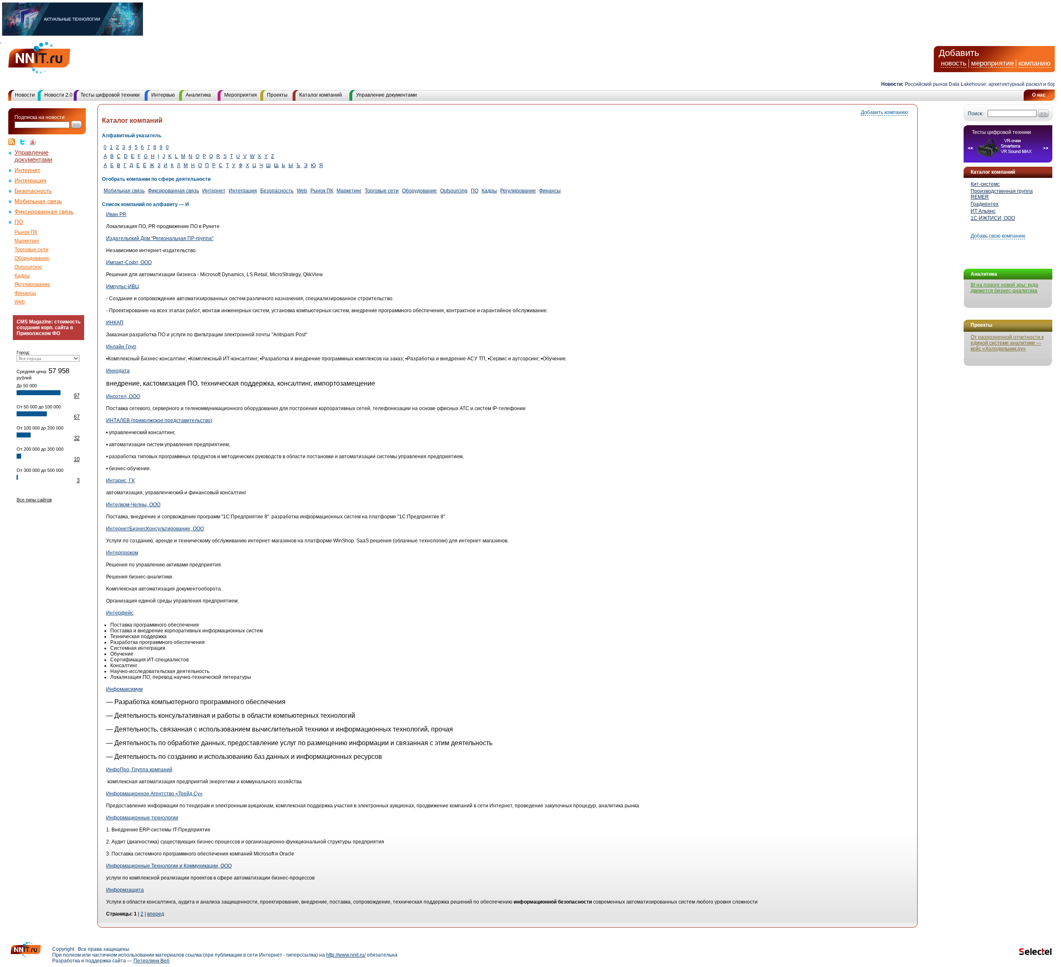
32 (77, 438)
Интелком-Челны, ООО (133, 505)
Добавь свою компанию (998, 236)
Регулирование (32, 284)
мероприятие (992, 63)
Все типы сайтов (34, 499)
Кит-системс (985, 184)
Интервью (163, 95)
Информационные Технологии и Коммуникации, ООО (169, 866)
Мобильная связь (38, 201)
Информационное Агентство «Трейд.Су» (154, 794)
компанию (1034, 63)
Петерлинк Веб (151, 961)
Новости (25, 95)
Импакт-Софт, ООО (129, 262)
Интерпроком (122, 553)
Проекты (277, 95)
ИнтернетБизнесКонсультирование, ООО (155, 529)
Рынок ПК (26, 232)
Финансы (25, 293)
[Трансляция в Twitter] (24, 141)
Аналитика (198, 95)
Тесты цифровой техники (110, 95)
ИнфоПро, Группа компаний (139, 770)
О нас (1039, 95)
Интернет (27, 170)
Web (20, 302)
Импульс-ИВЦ (122, 286)
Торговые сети (31, 250)
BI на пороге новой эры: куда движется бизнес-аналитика (1004, 288)
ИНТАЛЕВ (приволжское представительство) (159, 420)
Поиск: (975, 114)
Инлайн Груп (121, 347)
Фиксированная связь (44, 212)
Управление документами (386, 95)
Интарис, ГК (120, 481)
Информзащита (125, 890)
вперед (155, 914)
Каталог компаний (320, 95)
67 (77, 417)
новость (954, 63)
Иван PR (116, 214)
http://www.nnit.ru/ (346, 955)
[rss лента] (13, 141)
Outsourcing (28, 267)
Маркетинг (27, 241)
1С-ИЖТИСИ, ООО (993, 218)
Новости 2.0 (58, 95)
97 (77, 396)
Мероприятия (240, 95)
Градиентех (984, 204)
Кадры (22, 276)
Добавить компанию (884, 112)
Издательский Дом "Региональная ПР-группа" (159, 238)
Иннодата (118, 371)
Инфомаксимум (124, 689)
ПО (19, 222)
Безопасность (33, 191)
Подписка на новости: (40, 117)
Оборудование (32, 258)
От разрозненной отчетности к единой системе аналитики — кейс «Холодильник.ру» (1007, 343)
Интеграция (30, 180)
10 (77, 459)
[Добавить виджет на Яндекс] (33, 141)
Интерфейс (119, 613)
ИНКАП (115, 323)
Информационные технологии (142, 818)
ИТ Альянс (983, 211)
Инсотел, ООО (123, 396)
